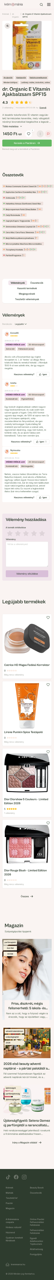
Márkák (9, 1193)
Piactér (9, 1203)
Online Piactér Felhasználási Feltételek (37, 1222)
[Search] (41, 4)
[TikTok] (8, 1177)
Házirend (10, 1232)
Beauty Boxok (37, 1187)
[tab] (17, 283)
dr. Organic (15, 15)
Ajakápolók (21, 77)
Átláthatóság (36, 1249)
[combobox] (21, 324)
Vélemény (11, 539)
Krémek (5, 14)
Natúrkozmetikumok (38, 77)
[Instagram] (24, 1177)
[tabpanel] (27, 446)
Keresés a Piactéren (25, 143)
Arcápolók (8, 77)
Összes (25, 896)
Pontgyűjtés (36, 1254)
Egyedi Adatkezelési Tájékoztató (36, 1241)
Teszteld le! (12, 1198)
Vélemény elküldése (27, 573)
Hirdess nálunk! (13, 1227)
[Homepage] (14, 4)
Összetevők (36, 1193)
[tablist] (27, 291)
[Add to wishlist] (48, 617)
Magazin (10, 1208)
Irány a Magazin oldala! (24, 1142)
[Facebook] (16, 1177)
